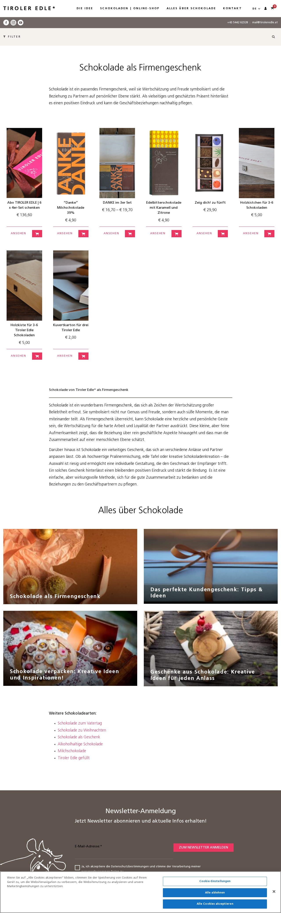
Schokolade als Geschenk (79, 737)
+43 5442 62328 (237, 22)
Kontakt (232, 8)
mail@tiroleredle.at (265, 22)
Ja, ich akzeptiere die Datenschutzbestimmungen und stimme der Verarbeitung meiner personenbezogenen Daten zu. (141, 869)
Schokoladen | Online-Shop (130, 8)
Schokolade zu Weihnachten (82, 731)
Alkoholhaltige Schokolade (80, 744)
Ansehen (18, 233)
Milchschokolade (72, 751)
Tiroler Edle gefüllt (74, 758)
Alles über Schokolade (191, 8)
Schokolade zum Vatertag (80, 724)
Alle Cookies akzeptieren (215, 903)
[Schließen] (274, 891)
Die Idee (85, 8)
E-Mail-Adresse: (88, 846)
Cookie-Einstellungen (215, 881)
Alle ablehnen (215, 892)
